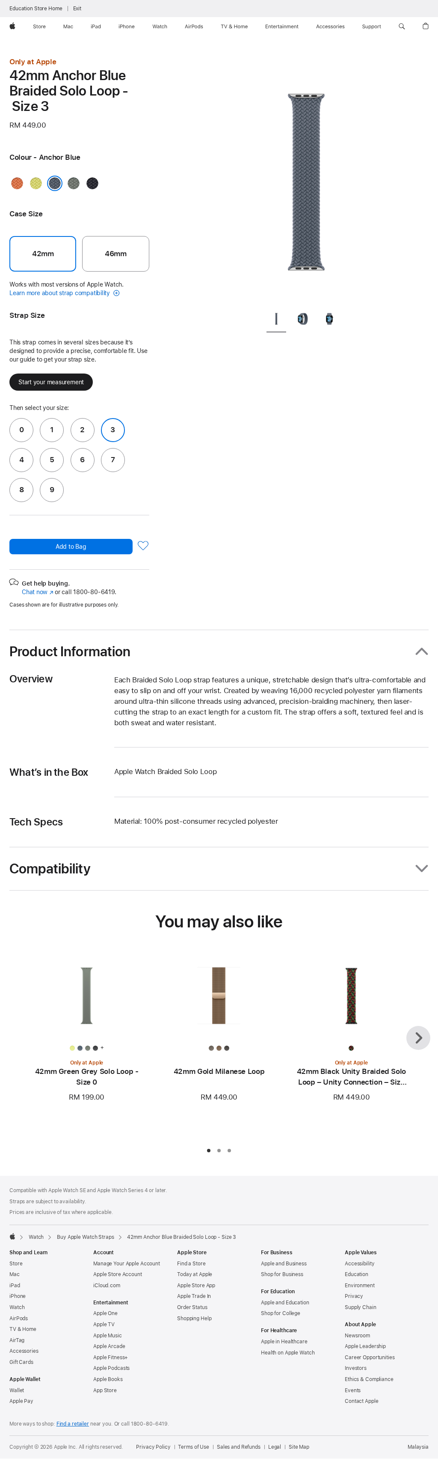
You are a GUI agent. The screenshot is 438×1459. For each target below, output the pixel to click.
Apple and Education (285, 1303)
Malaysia (418, 1447)
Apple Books (108, 1379)
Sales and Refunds (238, 1447)
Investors (356, 1368)
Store (15, 1264)
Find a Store (191, 1264)
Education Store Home (35, 9)
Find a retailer (72, 1424)
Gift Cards (21, 1362)
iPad (14, 1286)
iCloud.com (106, 1286)
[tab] (276, 320)
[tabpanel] (306, 179)
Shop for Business (282, 1274)
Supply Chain (360, 1307)
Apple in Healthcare (284, 1342)
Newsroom (357, 1336)
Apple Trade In (194, 1296)
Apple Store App (196, 1286)
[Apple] (12, 1236)
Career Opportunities (370, 1357)
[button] (401, 26)
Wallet (16, 1390)
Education (356, 1274)
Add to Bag (71, 546)
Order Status (192, 1307)
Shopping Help (194, 1318)
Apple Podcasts (111, 1368)
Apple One (105, 1313)
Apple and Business (284, 1264)
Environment (360, 1286)
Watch (36, 1237)
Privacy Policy (153, 1447)
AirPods (18, 1318)
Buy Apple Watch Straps (85, 1237)
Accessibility (359, 1264)
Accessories (23, 1351)
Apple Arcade (109, 1346)
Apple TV (104, 1324)
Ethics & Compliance (369, 1379)
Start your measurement (51, 382)
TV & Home (22, 1329)
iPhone (17, 1296)
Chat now (37, 592)
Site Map (299, 1447)
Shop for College (280, 1313)
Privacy (354, 1296)
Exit (77, 9)
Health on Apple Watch (287, 1353)
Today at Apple (194, 1274)
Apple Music (107, 1336)
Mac (14, 1274)
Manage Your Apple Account (126, 1264)
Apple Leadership (365, 1346)
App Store (105, 1390)
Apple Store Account (117, 1274)
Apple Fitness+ (110, 1357)
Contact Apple (361, 1401)
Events (353, 1390)
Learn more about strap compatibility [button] (60, 293)
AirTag (16, 1340)
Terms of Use (193, 1447)
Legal (274, 1447)
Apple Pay (21, 1401)
